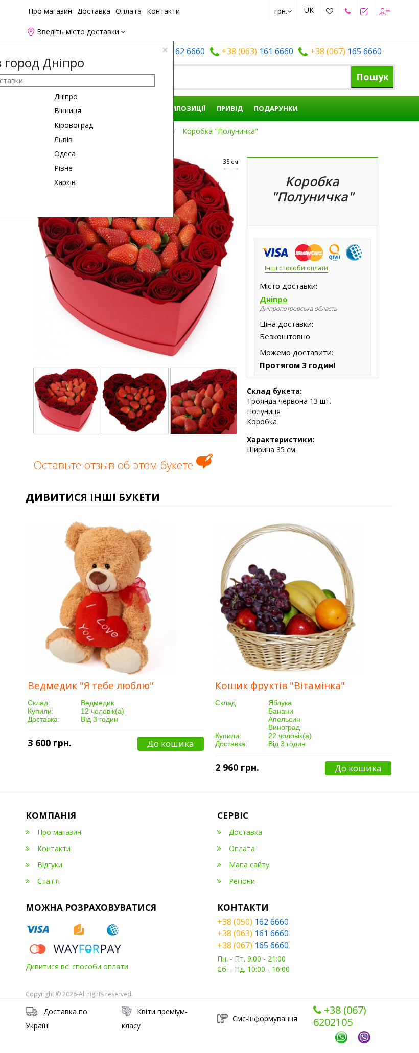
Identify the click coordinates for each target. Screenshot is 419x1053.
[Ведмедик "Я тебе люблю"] (99, 598)
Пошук (372, 77)
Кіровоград (73, 125)
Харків (65, 182)
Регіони (242, 881)
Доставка (93, 11)
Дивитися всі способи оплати (77, 966)
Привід (230, 108)
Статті (48, 881)
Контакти (163, 11)
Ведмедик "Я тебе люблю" (91, 685)
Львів (63, 139)
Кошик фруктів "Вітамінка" (280, 685)
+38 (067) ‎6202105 (339, 1016)
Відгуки (49, 864)
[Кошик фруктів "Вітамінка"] (287, 598)
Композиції (182, 108)
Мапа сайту (249, 864)
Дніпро (66, 96)
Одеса (65, 153)
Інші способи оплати (296, 268)
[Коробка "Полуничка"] (136, 259)
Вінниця (67, 111)
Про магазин (50, 11)
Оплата (128, 11)
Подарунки (276, 108)
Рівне (63, 168)
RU (309, 29)
